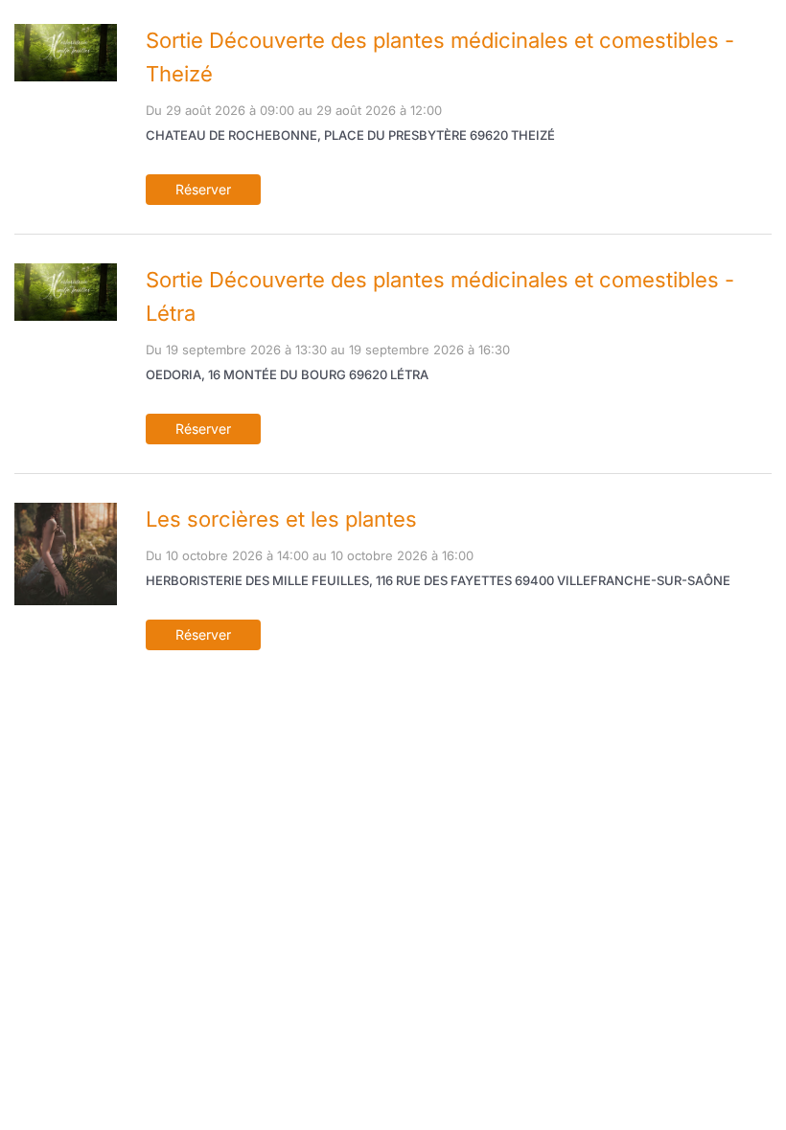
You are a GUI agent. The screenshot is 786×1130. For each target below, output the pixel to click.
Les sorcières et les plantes (281, 519)
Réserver (203, 189)
